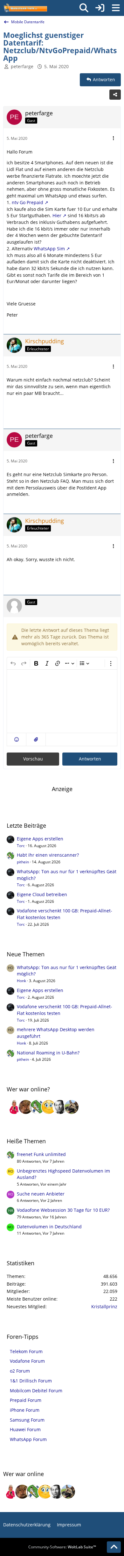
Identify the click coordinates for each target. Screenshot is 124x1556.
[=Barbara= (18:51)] (14, 1107)
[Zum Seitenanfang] (114, 1547)
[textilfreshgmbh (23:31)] (71, 1107)
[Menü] (115, 8)
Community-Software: (62, 1547)
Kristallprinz (104, 1306)
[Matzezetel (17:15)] (25, 1107)
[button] (16, 739)
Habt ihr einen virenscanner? (48, 855)
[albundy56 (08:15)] (60, 1107)
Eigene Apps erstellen (40, 839)
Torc (21, 845)
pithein (23, 862)
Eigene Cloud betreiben (42, 894)
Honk (21, 980)
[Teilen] (115, 94)
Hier (56, 215)
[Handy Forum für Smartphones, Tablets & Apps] (25, 8)
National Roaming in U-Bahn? (48, 1053)
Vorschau (33, 759)
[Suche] (84, 8)
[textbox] (62, 701)
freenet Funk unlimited (41, 1154)
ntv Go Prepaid (27, 202)
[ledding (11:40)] (48, 1107)
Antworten (90, 759)
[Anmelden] (99, 8)
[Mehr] (113, 138)
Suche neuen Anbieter (41, 1194)
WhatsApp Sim (49, 249)
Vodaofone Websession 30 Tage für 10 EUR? (63, 1210)
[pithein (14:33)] (37, 1107)
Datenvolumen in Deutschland (49, 1227)
